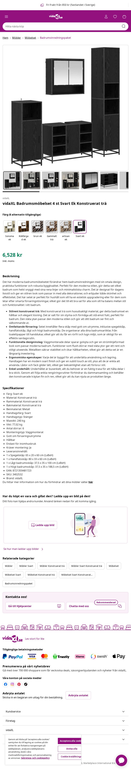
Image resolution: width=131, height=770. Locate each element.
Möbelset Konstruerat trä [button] (41, 574)
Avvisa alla (71, 748)
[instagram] (12, 684)
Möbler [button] (9, 565)
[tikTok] (25, 684)
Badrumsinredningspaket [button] (18, 583)
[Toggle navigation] (6, 16)
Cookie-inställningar (72, 756)
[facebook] (5, 684)
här (91, 482)
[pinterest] (19, 684)
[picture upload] (85, 525)
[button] (67, 5)
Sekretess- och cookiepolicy (35, 758)
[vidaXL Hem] (56, 16)
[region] (43, 750)
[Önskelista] (115, 16)
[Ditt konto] (106, 16)
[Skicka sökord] (123, 26)
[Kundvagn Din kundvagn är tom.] (124, 16)
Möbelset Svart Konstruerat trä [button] (77, 574)
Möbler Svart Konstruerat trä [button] (86, 565)
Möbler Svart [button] (26, 565)
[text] (12, 256)
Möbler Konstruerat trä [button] (52, 565)
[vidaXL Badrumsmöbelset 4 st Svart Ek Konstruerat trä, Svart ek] (65, 107)
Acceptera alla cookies (72, 740)
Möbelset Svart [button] (13, 574)
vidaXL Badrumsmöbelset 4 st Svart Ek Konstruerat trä (55, 203)
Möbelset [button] (114, 565)
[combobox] (65, 26)
